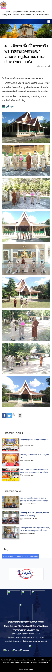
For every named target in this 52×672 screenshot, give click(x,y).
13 (33, 446)
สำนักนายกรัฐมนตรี (31, 556)
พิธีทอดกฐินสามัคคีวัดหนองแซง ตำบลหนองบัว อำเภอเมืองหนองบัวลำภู (34, 514)
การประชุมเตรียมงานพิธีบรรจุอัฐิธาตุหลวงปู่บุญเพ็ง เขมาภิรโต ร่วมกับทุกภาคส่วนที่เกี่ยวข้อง (35, 529)
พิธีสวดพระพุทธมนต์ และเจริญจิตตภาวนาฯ (33, 439)
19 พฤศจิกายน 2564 (27, 519)
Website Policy (5, 660)
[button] (48, 22)
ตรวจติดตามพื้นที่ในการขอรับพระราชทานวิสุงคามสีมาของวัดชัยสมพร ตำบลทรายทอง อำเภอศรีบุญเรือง (34, 500)
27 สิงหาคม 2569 (26, 446)
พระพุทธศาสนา (8, 556)
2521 (35, 519)
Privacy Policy (14, 660)
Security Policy (23, 660)
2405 (33, 534)
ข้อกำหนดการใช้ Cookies (40, 660)
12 (33, 475)
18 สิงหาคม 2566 (26, 504)
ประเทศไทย (19, 556)
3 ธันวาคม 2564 (26, 534)
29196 (34, 504)
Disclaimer (30, 660)
